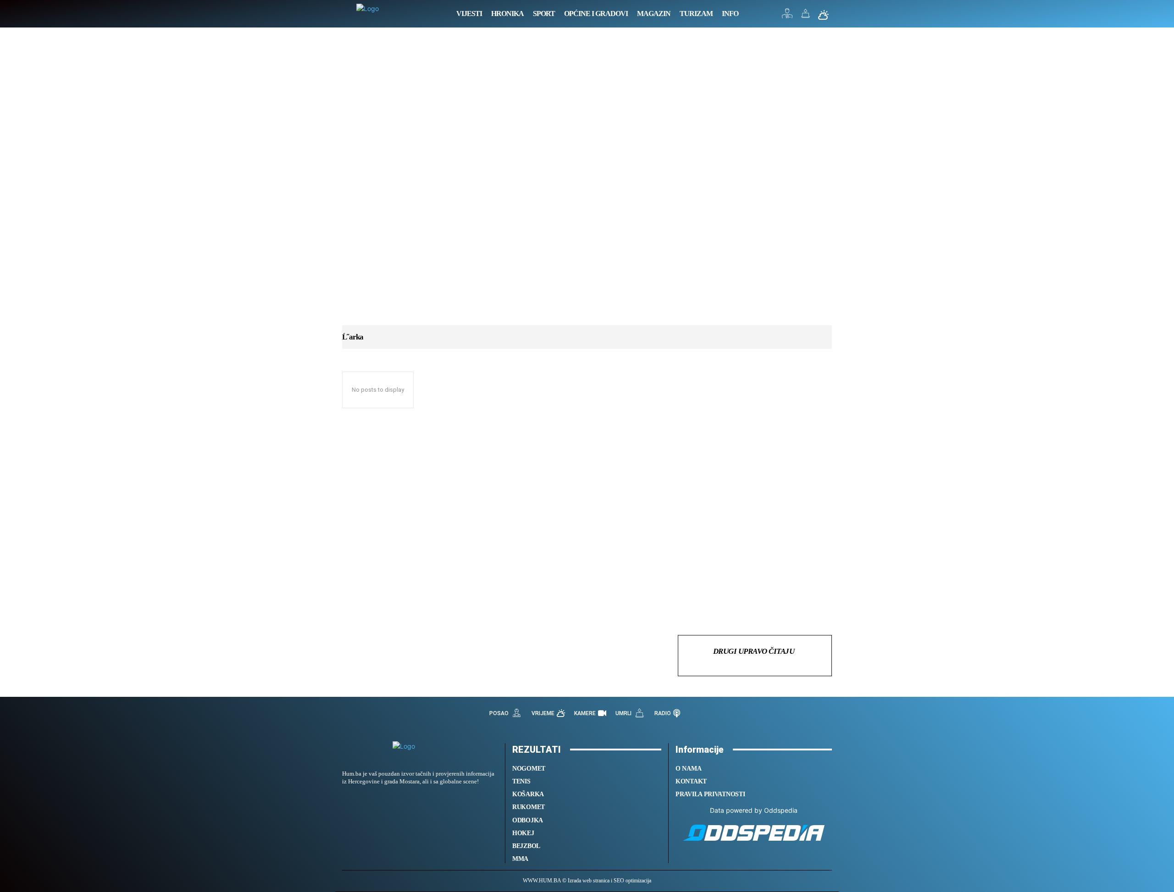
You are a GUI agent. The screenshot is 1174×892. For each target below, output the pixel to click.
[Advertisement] (587, 185)
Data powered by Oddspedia (753, 810)
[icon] (787, 16)
